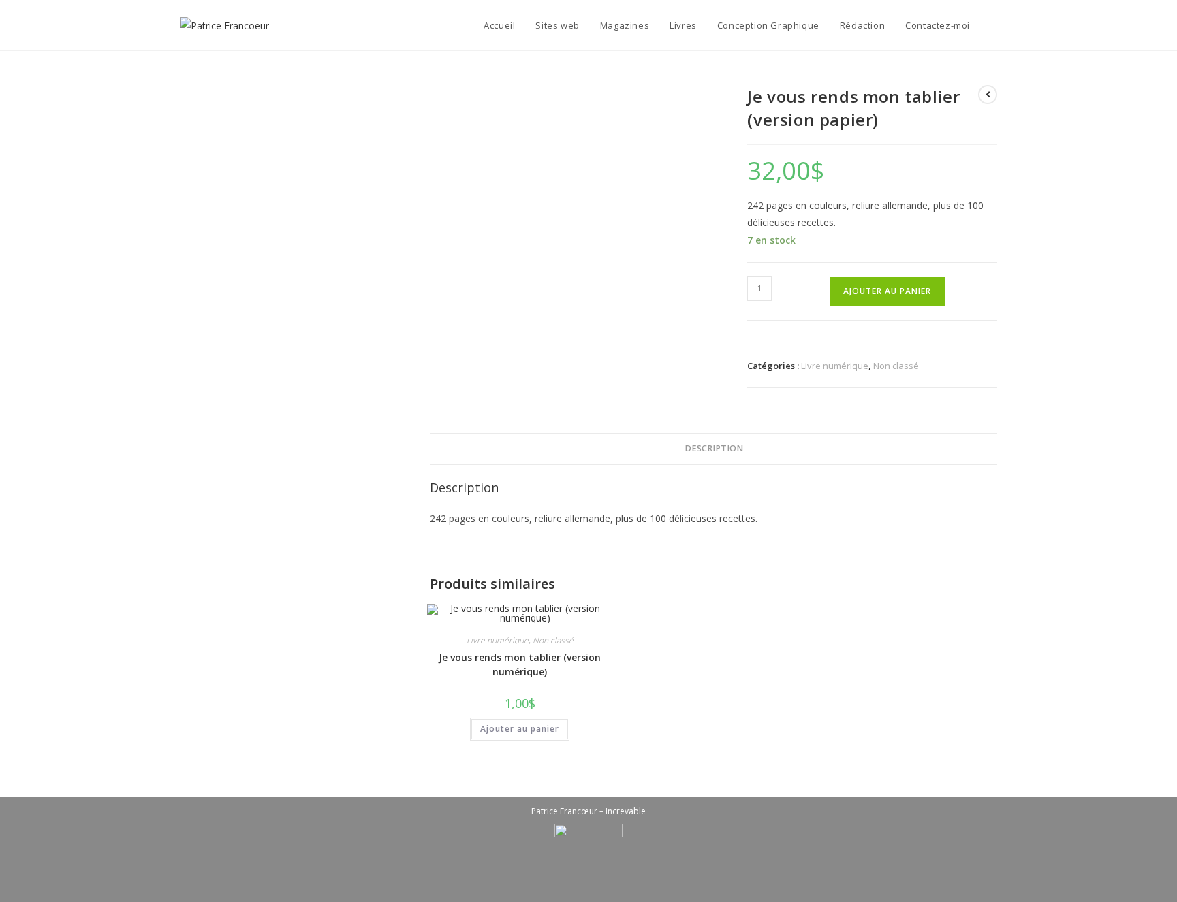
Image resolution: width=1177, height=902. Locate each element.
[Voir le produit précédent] (987, 94)
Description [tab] (714, 448)
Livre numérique (834, 365)
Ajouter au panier (887, 291)
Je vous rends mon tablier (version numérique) (520, 664)
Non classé (896, 365)
